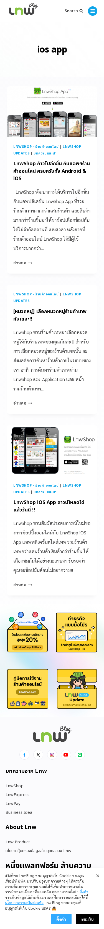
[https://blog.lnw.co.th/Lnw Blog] (23, 11)
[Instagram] (52, 755)
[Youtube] (66, 755)
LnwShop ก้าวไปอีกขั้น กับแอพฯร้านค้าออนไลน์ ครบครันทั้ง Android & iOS (51, 171)
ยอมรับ (87, 919)
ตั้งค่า (84, 891)
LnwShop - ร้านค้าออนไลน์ (36, 146)
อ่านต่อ (22, 262)
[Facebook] (24, 755)
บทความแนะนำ (45, 153)
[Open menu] (92, 11)
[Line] (80, 755)
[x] (38, 755)
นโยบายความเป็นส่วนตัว (24, 902)
